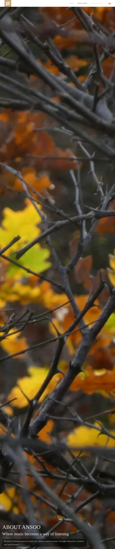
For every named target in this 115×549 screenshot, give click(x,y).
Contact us (96, 3)
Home (71, 3)
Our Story (82, 3)
